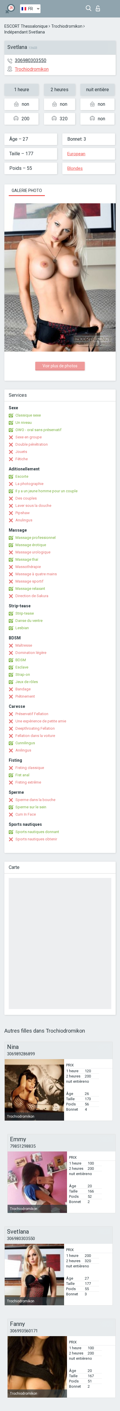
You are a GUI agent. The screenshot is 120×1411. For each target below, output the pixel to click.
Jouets (21, 451)
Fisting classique (29, 768)
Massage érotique (30, 545)
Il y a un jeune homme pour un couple (46, 491)
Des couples (26, 498)
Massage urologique (32, 552)
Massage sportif (29, 581)
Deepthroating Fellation (35, 728)
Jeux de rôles (26, 682)
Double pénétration (31, 444)
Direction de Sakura (31, 596)
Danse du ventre (29, 620)
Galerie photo (27, 190)
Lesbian (22, 628)
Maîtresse (23, 645)
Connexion (99, 6)
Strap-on (22, 674)
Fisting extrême (28, 782)
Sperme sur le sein (30, 807)
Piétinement (25, 696)
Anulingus (23, 520)
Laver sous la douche (33, 505)
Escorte (21, 476)
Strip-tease (24, 613)
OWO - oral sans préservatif (38, 430)
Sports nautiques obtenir (36, 839)
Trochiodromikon (66, 26)
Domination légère (30, 652)
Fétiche (21, 459)
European (76, 153)
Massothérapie (28, 567)
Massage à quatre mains (36, 574)
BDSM (20, 660)
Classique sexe (28, 415)
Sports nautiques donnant (37, 832)
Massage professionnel (35, 537)
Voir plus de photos (60, 366)
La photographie (29, 483)
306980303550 (30, 60)
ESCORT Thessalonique (26, 26)
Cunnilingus (25, 743)
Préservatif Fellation (31, 714)
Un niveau (23, 422)
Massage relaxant (30, 588)
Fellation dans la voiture (35, 735)
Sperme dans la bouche (35, 800)
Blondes (75, 168)
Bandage (23, 689)
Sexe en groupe (28, 437)
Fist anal (22, 775)
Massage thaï (26, 559)
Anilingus (23, 750)
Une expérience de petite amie (40, 721)
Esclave (21, 667)
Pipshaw (22, 513)
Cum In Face (25, 814)
